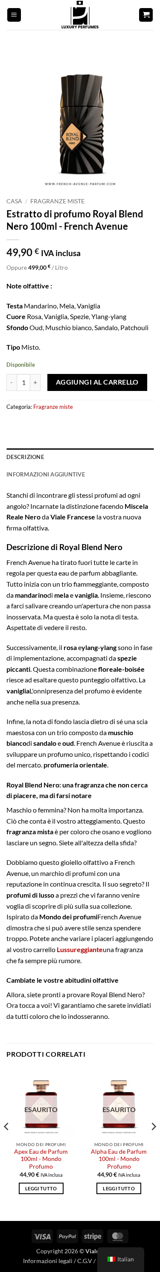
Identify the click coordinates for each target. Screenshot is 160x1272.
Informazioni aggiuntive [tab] (45, 474)
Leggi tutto (41, 1188)
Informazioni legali (48, 1260)
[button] (14, 15)
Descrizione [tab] (25, 456)
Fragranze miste (57, 201)
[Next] (153, 1143)
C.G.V (84, 1260)
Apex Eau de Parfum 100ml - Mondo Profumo (41, 1159)
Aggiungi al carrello (97, 382)
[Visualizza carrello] (146, 15)
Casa (14, 201)
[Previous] (7, 1143)
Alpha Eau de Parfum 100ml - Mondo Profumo (119, 1159)
